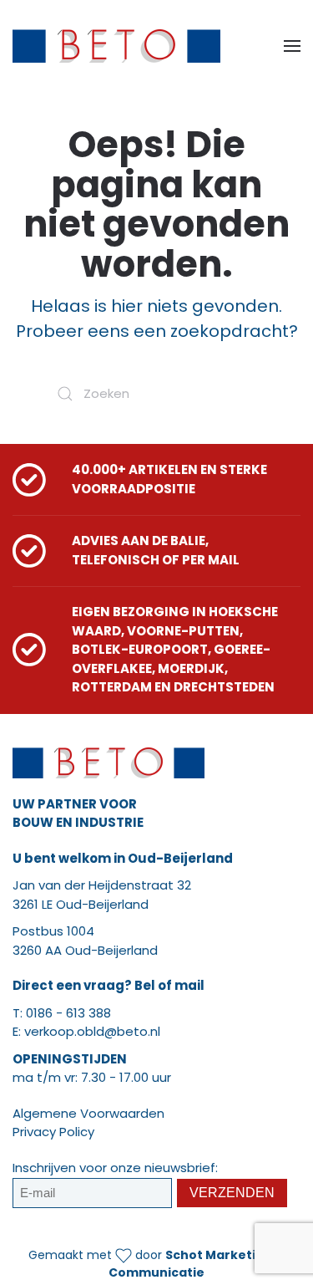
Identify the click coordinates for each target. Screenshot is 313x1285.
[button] (292, 46)
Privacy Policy (53, 1131)
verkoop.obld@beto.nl (92, 1031)
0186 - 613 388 (68, 1013)
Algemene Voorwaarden (88, 1113)
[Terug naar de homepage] (116, 46)
